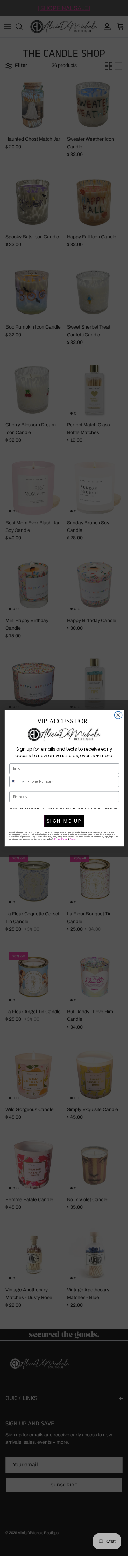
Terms (72, 839)
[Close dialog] (118, 715)
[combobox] (17, 781)
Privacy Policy (60, 839)
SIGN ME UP (64, 821)
